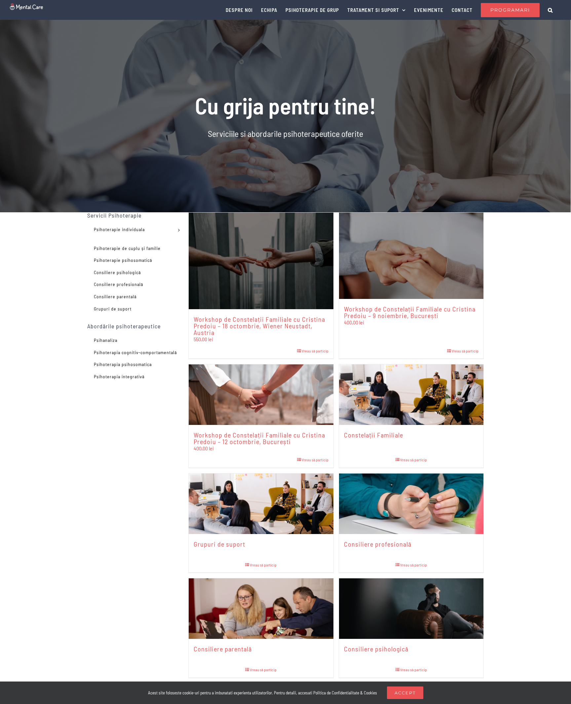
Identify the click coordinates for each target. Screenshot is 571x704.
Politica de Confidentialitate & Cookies (345, 692)
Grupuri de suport (219, 544)
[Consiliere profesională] (411, 504)
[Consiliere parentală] (261, 608)
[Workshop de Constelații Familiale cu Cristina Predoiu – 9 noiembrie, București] (411, 256)
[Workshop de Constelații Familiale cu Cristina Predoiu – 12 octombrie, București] (261, 394)
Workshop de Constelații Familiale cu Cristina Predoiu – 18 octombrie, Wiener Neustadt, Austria (259, 325)
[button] (550, 10)
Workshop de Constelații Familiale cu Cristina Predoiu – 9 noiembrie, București (410, 312)
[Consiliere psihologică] (411, 608)
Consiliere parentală (223, 649)
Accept (405, 692)
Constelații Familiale (373, 435)
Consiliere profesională (377, 544)
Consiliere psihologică (376, 649)
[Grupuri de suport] (261, 504)
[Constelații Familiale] (411, 394)
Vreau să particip (315, 351)
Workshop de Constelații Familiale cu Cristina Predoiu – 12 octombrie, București (259, 438)
